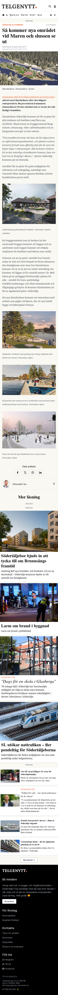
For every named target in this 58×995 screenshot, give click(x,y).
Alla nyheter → (29, 860)
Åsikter (24, 15)
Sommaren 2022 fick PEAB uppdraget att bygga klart (28, 96)
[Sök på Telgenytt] (49, 6)
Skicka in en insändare (12, 946)
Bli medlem (9, 901)
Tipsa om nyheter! (10, 933)
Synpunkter (7, 942)
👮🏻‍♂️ (14, 15)
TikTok (7, 964)
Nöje (39, 15)
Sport (33, 15)
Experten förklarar (10, 920)
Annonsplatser (8, 915)
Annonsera (7, 937)
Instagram (8, 959)
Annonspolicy (9, 976)
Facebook (9, 968)
